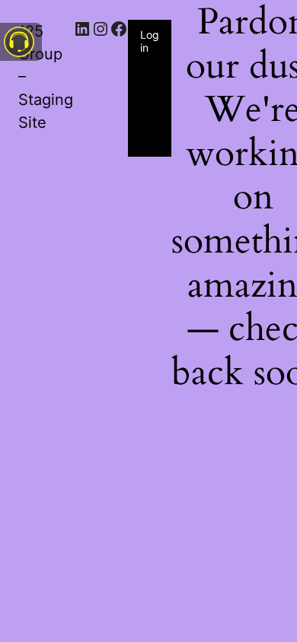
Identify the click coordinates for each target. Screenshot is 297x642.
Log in (149, 41)
